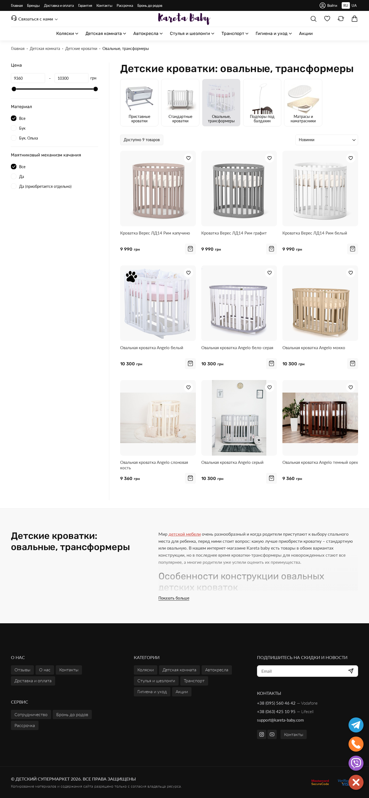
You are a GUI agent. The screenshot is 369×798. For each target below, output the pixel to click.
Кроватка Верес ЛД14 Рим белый (314, 232)
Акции (182, 691)
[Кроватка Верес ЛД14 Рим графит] (239, 188)
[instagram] (261, 734)
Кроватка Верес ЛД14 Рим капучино (155, 232)
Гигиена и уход (152, 691)
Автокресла (216, 669)
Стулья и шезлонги (156, 680)
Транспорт (194, 680)
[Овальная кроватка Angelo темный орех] (320, 418)
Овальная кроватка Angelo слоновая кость (154, 465)
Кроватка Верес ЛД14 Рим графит (234, 232)
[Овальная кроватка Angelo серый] (239, 418)
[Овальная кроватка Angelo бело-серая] (239, 303)
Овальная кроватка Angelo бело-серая (237, 347)
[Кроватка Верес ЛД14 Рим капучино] (158, 188)
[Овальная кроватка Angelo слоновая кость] (158, 418)
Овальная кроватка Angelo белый (151, 347)
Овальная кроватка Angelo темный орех (320, 462)
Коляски (145, 669)
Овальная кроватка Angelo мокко (313, 347)
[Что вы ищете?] (313, 18)
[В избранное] (188, 158)
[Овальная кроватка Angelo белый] (158, 303)
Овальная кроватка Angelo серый (232, 462)
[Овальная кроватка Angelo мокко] (320, 303)
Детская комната (179, 669)
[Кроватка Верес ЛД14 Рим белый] (320, 188)
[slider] (13, 89)
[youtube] (272, 734)
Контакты (293, 734)
